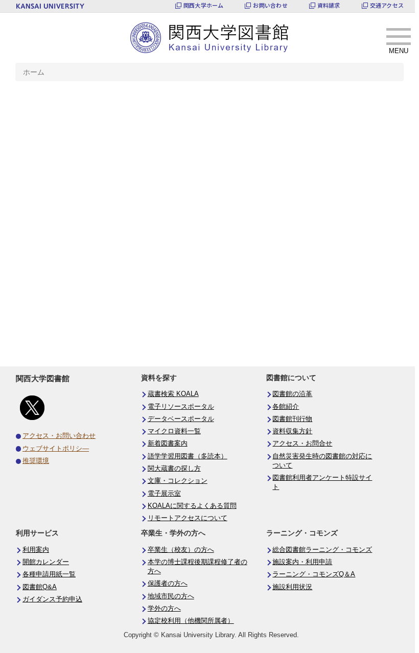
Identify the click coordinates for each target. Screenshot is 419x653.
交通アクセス (387, 5)
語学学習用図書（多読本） (187, 456)
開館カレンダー (45, 562)
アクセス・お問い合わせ (59, 435)
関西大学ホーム (203, 5)
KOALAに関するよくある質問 (192, 505)
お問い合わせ (270, 5)
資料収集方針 (292, 431)
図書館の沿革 (292, 394)
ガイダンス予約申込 (52, 599)
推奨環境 (35, 460)
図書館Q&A (39, 587)
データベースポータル (181, 419)
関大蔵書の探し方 (174, 468)
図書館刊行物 (292, 419)
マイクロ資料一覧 (174, 431)
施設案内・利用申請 (302, 562)
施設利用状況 (292, 587)
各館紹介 (285, 406)
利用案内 (35, 549)
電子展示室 (164, 493)
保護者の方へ (168, 583)
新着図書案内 (168, 443)
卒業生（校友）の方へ (181, 549)
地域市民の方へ (171, 596)
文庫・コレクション (177, 480)
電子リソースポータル (181, 406)
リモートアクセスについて (187, 518)
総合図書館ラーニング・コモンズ (322, 549)
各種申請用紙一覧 (49, 574)
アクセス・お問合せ (302, 443)
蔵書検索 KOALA (173, 394)
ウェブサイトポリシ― (55, 448)
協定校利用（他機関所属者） (191, 620)
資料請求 (328, 5)
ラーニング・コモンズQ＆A (313, 574)
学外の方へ (164, 608)
